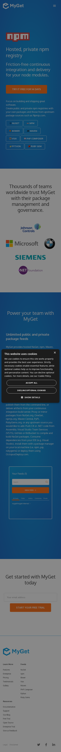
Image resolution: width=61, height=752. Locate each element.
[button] (30, 397)
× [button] (55, 353)
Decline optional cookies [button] (31, 390)
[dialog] (30, 376)
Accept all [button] (31, 382)
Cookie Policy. (44, 376)
